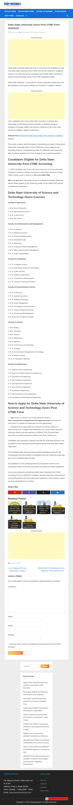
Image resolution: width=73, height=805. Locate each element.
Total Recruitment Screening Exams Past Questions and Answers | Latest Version (35, 717)
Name (11, 616)
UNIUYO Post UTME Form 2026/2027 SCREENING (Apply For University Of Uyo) (36, 749)
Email (10, 626)
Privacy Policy (44, 790)
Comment (12, 587)
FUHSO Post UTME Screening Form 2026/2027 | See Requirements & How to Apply (36, 726)
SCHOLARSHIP (60, 11)
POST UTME (9, 16)
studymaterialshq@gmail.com (20, 792)
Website (11, 635)
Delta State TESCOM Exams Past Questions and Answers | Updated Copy (34, 701)
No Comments (41, 32)
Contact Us (20, 16)
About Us (43, 780)
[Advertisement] (36, 52)
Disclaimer (43, 787)
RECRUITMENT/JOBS (26, 11)
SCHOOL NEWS (10, 11)
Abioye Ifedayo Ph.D (27, 32)
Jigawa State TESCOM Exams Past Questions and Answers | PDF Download (35, 685)
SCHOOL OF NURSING (44, 11)
